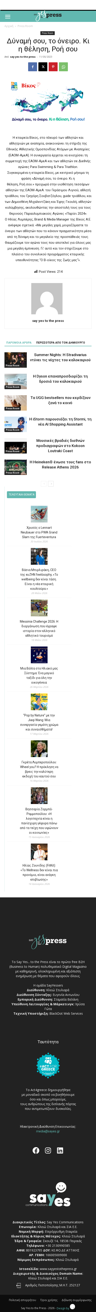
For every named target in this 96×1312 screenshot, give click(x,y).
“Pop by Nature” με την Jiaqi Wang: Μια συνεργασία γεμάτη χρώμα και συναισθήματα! (39, 722)
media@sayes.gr (48, 1131)
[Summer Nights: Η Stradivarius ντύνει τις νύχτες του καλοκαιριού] (15, 360)
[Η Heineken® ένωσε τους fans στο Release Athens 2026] (15, 467)
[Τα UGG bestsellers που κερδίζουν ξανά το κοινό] (15, 403)
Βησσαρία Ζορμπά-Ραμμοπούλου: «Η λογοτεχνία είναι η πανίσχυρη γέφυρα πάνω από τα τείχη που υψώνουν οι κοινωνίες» (39, 820)
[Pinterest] (53, 66)
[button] (7, 17)
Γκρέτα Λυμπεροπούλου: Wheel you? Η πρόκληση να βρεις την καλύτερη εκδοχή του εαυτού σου (39, 769)
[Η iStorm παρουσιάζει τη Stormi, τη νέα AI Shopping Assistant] (15, 424)
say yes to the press (22, 56)
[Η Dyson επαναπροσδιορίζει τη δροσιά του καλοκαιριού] (15, 381)
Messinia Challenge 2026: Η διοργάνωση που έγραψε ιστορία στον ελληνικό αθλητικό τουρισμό (39, 628)
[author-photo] (48, 314)
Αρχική (8, 26)
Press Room (25, 26)
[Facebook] (32, 66)
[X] (42, 66)
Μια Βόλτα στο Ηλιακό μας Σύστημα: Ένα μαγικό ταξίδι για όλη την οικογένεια (39, 675)
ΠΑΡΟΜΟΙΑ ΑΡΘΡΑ (18, 342)
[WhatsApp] (63, 66)
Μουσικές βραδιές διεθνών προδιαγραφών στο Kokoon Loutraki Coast (60, 445)
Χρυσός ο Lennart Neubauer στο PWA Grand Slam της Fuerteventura (39, 532)
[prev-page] (43, 484)
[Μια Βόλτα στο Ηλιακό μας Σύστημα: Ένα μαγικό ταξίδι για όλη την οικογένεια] (39, 656)
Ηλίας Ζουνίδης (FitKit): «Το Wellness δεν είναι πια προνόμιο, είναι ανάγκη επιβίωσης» (39, 872)
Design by (63, 1308)
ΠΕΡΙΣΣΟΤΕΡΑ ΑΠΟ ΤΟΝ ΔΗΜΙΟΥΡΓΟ (60, 342)
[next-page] (51, 484)
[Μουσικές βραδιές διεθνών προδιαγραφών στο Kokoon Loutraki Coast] (15, 445)
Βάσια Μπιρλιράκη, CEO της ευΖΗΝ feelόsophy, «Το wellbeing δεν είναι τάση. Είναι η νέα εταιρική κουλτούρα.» (39, 579)
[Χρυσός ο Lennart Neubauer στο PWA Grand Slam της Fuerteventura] (39, 515)
